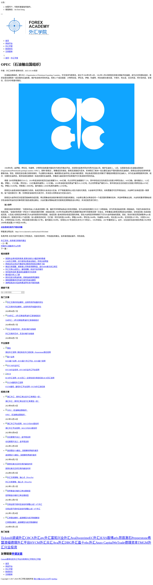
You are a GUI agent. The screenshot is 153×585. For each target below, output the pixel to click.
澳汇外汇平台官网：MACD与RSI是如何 (21, 428)
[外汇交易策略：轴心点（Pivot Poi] (19, 477)
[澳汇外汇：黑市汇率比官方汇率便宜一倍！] (23, 397)
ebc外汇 (90, 542)
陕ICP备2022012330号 (42, 579)
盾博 (110, 538)
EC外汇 (94, 538)
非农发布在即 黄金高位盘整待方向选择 (20, 272)
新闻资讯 (9, 49)
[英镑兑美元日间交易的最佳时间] (18, 464)
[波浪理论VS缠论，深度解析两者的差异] (21, 451)
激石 (128, 538)
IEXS (103, 538)
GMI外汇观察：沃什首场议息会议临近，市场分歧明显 (26, 261)
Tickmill (6, 538)
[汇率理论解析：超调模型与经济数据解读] (22, 518)
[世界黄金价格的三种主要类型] (17, 491)
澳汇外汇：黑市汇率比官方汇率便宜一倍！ (22, 401)
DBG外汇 (71, 542)
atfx (116, 538)
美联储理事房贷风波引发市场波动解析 (20, 280)
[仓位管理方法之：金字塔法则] (17, 437)
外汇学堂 (9, 46)
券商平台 (9, 43)
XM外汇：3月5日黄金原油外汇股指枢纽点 (22, 320)
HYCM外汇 (38, 542)
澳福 (7, 542)
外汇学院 (29, 559)
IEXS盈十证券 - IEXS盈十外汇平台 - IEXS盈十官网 (25, 361)
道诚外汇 (18, 538)
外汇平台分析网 (20, 559)
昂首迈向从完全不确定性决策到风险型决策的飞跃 (25, 264)
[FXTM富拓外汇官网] (14, 382)
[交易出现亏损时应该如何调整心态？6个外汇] (23, 504)
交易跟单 (9, 51)
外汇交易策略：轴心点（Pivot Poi (18, 482)
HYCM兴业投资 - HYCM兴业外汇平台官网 (22, 370)
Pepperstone (140, 538)
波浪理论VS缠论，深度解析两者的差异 (20, 455)
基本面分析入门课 (12, 275)
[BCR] (8, 374)
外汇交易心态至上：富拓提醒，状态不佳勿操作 (24, 269)
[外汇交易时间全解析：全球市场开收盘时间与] (24, 302)
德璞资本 (131, 542)
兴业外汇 (63, 538)
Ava (73, 538)
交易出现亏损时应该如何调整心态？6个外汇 (22, 509)
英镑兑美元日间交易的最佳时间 (17, 468)
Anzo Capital (104, 542)
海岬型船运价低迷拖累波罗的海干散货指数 (22, 283)
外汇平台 (23, 542)
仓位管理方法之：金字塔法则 (17, 442)
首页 (7, 41)
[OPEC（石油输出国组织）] (16, 410)
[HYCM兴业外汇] (12, 366)
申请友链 (17, 553)
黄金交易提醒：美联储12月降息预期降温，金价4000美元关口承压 (31, 267)
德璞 (14, 542)
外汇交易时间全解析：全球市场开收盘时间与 (23, 307)
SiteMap (54, 579)
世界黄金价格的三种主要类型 (17, 495)
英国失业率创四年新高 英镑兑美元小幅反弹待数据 (25, 258)
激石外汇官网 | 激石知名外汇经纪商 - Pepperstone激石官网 (28, 352)
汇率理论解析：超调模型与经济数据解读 (21, 522)
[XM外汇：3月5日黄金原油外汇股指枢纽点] (23, 316)
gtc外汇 (45, 538)
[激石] (8, 348)
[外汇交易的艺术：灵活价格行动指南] (20, 329)
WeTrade (119, 542)
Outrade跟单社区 (7, 559)
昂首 (122, 538)
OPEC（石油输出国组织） (15, 415)
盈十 (81, 542)
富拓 (54, 538)
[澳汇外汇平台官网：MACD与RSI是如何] (22, 424)
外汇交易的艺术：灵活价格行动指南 (19, 334)
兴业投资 (10, 547)
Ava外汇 (59, 542)
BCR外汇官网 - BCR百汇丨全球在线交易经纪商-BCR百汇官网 (29, 378)
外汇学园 (37, 559)
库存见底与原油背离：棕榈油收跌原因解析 (22, 277)
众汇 (49, 542)
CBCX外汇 (32, 538)
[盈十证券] (9, 357)
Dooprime (82, 538)
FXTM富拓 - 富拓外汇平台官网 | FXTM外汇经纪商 (25, 387)
